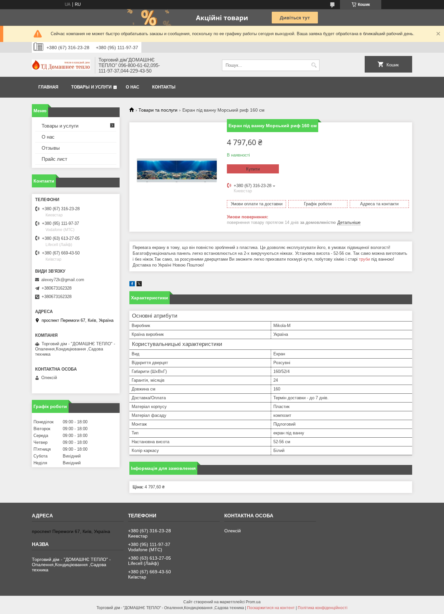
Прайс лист (54, 159)
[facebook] (132, 284)
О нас (132, 87)
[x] (139, 284)
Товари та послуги (157, 110)
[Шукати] (314, 65)
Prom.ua (253, 602)
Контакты (164, 87)
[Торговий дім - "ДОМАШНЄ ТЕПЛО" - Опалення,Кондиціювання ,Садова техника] (61, 65)
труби (364, 259)
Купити (253, 169)
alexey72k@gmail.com (62, 279)
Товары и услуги (91, 87)
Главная (48, 87)
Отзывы (51, 148)
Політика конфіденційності (322, 608)
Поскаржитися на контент (271, 608)
